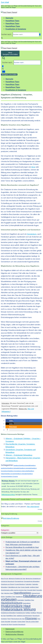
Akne (33, 167)
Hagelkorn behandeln (13, 468)
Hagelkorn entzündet (25, 468)
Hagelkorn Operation (21, 473)
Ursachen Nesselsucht (18, 624)
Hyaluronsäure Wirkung (18, 609)
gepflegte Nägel (34, 587)
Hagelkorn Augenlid (24, 465)
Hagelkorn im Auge (10, 473)
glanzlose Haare (8, 593)
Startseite (9, 18)
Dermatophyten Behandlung (31, 581)
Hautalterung (19, 596)
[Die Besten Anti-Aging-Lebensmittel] (10, 518)
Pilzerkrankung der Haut (18, 618)
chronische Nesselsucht (7, 581)
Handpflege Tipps (10, 596)
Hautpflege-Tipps (12, 21)
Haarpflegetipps (22, 592)
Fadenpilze (28, 584)
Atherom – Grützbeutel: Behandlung (19, 455)
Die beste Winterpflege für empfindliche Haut (22, 547)
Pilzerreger (31, 618)
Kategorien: (5, 530)
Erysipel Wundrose (19, 584)
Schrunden (14, 621)
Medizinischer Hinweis (15, 634)
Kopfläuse (33, 612)
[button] (10, 421)
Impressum (10, 629)
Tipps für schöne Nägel (32, 621)
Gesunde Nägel (31, 590)
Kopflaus (27, 612)
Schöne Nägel (21, 621)
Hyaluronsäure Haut (16, 606)
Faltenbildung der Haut (14, 587)
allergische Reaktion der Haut (17, 578)
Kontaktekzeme (20, 612)
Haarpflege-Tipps (12, 23)
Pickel (9, 618)
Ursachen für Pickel (6, 624)
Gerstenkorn (31, 234)
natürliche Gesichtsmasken (24, 615)
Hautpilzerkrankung (11, 602)
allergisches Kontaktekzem (33, 578)
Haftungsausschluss (8, 494)
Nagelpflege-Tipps (13, 26)
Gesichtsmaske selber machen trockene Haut (14, 590)
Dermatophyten (19, 581)
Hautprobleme (27, 603)
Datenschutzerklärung (14, 632)
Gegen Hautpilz (25, 587)
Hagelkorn (16, 465)
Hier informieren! (33, 507)
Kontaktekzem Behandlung (8, 612)
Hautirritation (20, 600)
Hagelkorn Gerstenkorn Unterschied (18, 471)
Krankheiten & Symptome (16, 29)
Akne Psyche (4, 578)
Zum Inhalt (5, 2)
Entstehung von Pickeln (7, 584)
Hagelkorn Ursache (12, 476)
